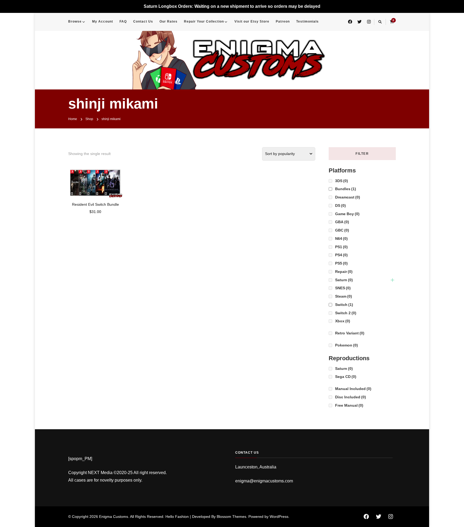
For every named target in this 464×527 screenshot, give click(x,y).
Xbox (342, 321)
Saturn (344, 280)
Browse (75, 21)
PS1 (341, 247)
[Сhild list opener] (392, 280)
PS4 (341, 255)
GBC (342, 230)
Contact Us (143, 21)
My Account (102, 21)
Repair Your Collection (204, 21)
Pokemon (346, 345)
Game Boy (347, 214)
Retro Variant (349, 333)
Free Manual (349, 405)
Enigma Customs (113, 516)
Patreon (283, 21)
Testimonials (307, 21)
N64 (341, 238)
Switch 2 (345, 313)
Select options (95, 181)
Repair (344, 271)
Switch (344, 304)
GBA (342, 222)
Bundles (345, 189)
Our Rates (168, 21)
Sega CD (345, 376)
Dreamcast (347, 197)
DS (340, 205)
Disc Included (350, 397)
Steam (343, 296)
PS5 (341, 263)
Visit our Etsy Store (251, 21)
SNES (343, 288)
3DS (341, 181)
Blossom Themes (231, 516)
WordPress (279, 516)
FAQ (123, 21)
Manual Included (353, 389)
